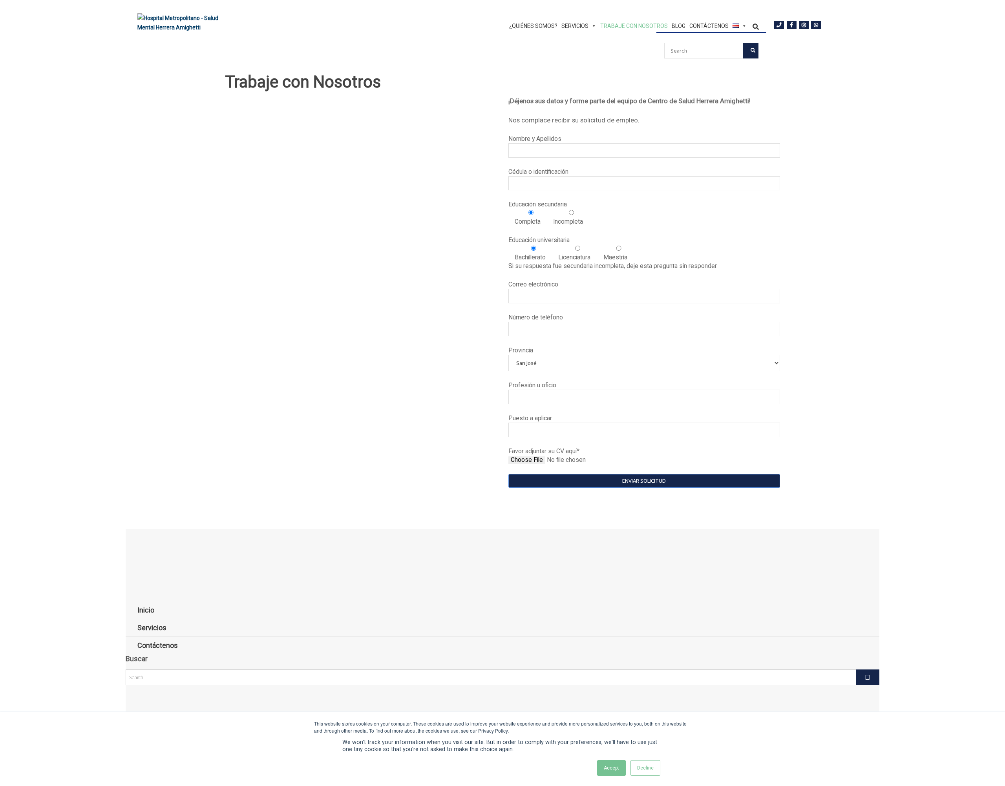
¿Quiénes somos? (533, 26)
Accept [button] (611, 768)
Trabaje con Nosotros (634, 26)
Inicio (145, 610)
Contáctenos (709, 26)
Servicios (574, 26)
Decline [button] (645, 768)
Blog (678, 26)
